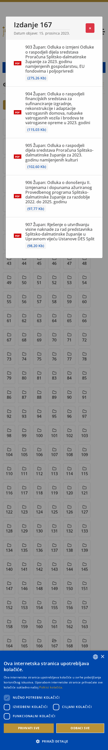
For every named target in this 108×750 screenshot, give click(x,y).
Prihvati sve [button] (29, 728)
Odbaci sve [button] (80, 728)
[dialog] (54, 700)
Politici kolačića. (51, 687)
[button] (54, 741)
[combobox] (95, 656)
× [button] (102, 657)
